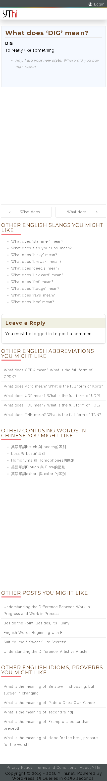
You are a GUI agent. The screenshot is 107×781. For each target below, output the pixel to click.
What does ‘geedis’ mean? (35, 268)
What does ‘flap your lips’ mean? (41, 248)
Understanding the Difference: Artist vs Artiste (46, 652)
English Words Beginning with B (33, 633)
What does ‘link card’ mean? (37, 275)
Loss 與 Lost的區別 (28, 454)
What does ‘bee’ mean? (32, 302)
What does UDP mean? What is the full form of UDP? (52, 396)
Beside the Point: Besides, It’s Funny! (37, 623)
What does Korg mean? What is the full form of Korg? (53, 386)
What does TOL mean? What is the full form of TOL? (52, 405)
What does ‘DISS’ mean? (28, 215)
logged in (42, 333)
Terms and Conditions (56, 768)
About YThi (90, 768)
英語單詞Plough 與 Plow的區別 (38, 467)
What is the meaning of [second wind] (38, 712)
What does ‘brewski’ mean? (36, 262)
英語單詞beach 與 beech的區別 (38, 447)
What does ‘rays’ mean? (33, 295)
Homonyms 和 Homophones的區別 (43, 460)
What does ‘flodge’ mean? (35, 289)
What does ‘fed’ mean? (32, 282)
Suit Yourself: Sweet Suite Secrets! (35, 642)
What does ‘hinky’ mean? (34, 255)
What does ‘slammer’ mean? (37, 241)
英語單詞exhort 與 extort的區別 (38, 474)
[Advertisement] (53, 143)
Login (99, 4)
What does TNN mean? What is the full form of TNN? (52, 415)
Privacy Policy (20, 768)
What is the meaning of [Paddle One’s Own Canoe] (50, 703)
